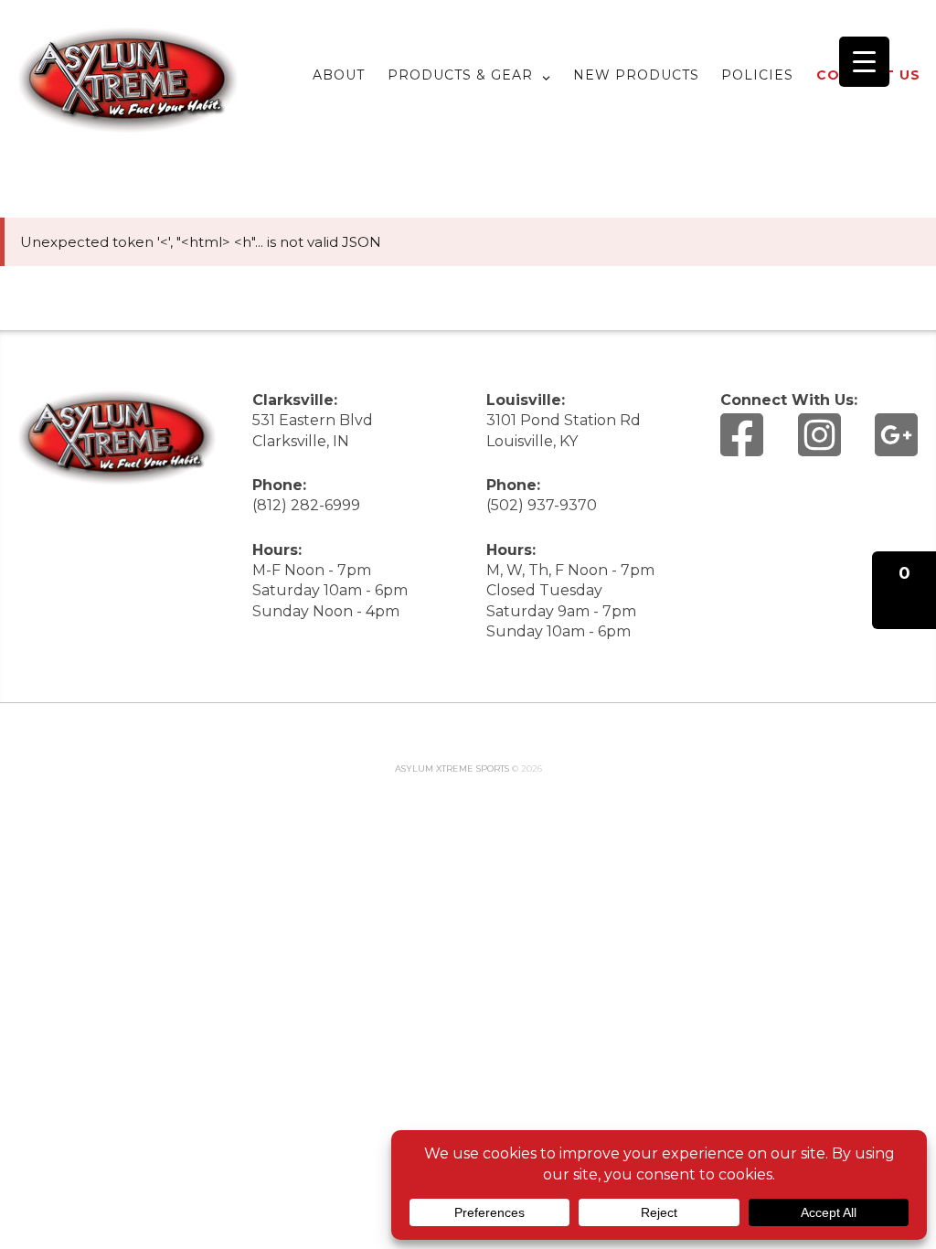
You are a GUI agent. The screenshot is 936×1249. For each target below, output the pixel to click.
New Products (636, 75)
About (339, 75)
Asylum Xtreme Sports (452, 768)
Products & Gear (460, 75)
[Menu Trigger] (864, 62)
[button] (904, 590)
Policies (757, 75)
